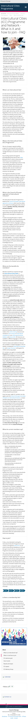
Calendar (8, 677)
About (4, 649)
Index (21, 157)
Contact (16, 718)
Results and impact (8, 663)
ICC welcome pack (8, 658)
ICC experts (6, 666)
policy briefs (12, 337)
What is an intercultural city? (11, 652)
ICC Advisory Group (8, 669)
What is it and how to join (10, 655)
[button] (14, 1)
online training (13, 332)
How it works (7, 661)
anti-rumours (12, 333)
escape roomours (11, 348)
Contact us (7, 697)
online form (17, 545)
